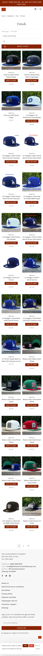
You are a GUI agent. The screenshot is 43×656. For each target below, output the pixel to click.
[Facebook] (2, 576)
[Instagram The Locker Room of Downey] (10, 576)
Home (3, 16)
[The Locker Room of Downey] (39, 637)
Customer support (9, 604)
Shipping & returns (9, 601)
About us (5, 583)
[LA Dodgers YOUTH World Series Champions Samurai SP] (31, 263)
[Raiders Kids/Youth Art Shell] (31, 507)
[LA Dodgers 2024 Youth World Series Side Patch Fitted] (31, 141)
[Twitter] (6, 576)
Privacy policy (7, 594)
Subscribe (21, 628)
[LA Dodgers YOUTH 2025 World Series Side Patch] (31, 223)
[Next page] (28, 546)
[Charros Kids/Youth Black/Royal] (11, 60)
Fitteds (22, 16)
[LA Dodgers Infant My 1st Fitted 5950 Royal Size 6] (31, 182)
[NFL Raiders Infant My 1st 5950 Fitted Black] (11, 507)
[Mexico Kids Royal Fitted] (11, 466)
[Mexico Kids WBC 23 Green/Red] (31, 466)
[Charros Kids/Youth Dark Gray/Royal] (31, 60)
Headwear (10, 16)
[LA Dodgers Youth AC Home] (11, 263)
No (32, 645)
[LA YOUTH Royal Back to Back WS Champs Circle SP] (11, 345)
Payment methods (9, 597)
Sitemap (5, 608)
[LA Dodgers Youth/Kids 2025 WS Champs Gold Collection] (31, 304)
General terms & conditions (13, 587)
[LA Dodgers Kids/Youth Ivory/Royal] (11, 223)
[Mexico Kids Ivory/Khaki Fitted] (11, 426)
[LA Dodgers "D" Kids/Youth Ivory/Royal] (31, 101)
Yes (25, 645)
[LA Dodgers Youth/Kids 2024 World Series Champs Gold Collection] (11, 304)
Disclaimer (6, 590)
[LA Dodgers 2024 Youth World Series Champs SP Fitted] (11, 141)
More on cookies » (37, 649)
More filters (22, 46)
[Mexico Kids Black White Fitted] (11, 385)
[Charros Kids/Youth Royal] (11, 101)
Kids (17, 16)
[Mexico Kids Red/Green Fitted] (31, 426)
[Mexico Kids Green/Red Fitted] (31, 385)
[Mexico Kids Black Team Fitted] (31, 345)
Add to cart (11, 80)
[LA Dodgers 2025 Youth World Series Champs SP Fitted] (11, 182)
